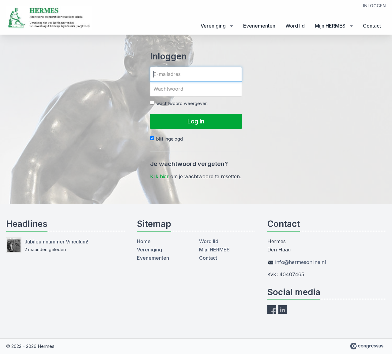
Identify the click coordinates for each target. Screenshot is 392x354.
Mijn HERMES (330, 26)
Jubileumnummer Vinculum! (56, 242)
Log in (196, 121)
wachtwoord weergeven (182, 103)
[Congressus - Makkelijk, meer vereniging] (367, 346)
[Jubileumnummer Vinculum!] (13, 245)
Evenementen (259, 26)
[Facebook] (271, 309)
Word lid (295, 26)
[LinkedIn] (282, 309)
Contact (372, 26)
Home (144, 241)
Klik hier (159, 176)
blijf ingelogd (169, 139)
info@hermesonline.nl (300, 262)
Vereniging (213, 26)
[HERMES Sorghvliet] (49, 18)
